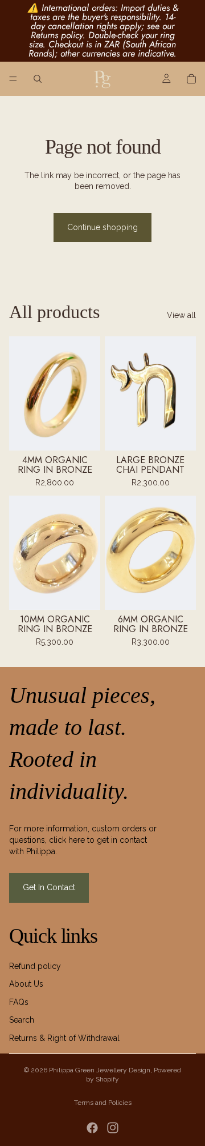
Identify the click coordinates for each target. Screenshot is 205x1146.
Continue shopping (102, 227)
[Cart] (191, 78)
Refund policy (35, 966)
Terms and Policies (103, 1103)
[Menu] (13, 79)
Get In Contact (49, 887)
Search (21, 1019)
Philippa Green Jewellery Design (99, 1070)
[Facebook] (92, 1128)
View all (181, 315)
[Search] (37, 78)
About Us (26, 983)
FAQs (18, 1002)
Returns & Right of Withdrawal (64, 1038)
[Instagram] (113, 1128)
